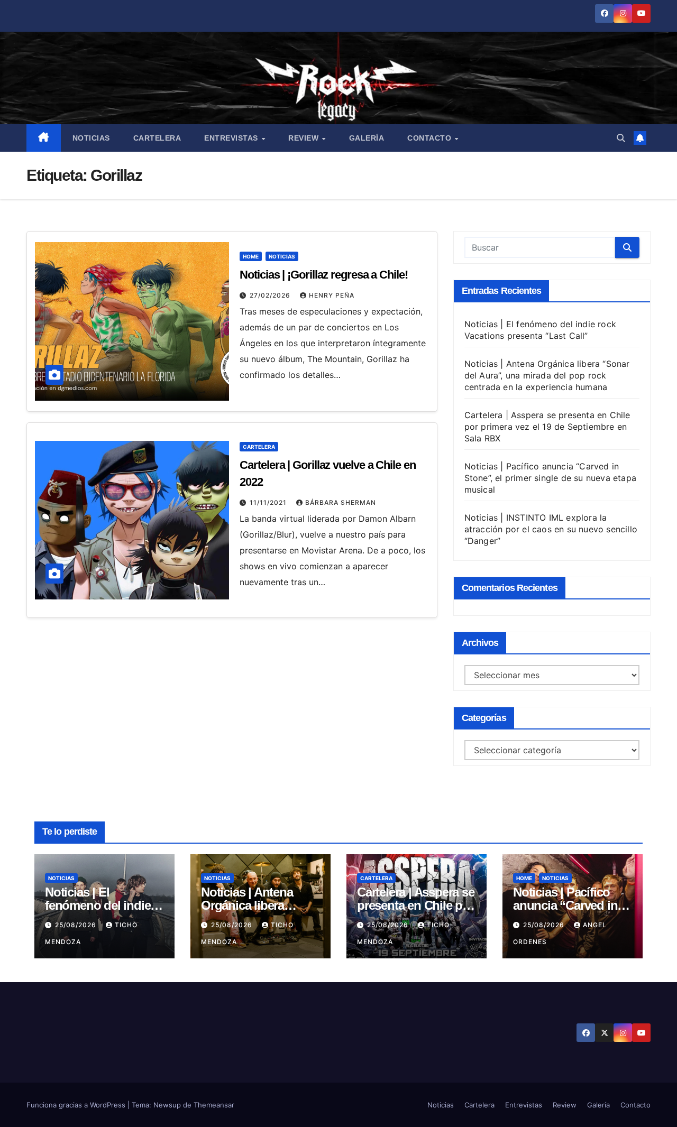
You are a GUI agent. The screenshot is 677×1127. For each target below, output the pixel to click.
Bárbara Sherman (340, 502)
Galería (367, 138)
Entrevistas (232, 138)
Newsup (167, 1105)
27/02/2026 (271, 295)
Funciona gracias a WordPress (76, 1105)
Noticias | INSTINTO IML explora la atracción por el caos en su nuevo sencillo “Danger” (550, 529)
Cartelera (157, 138)
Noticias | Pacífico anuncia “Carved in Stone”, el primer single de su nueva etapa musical (550, 478)
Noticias (91, 138)
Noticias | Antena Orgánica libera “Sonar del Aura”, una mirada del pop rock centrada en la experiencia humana (547, 375)
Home (251, 256)
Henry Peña (331, 295)
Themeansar (214, 1105)
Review (304, 138)
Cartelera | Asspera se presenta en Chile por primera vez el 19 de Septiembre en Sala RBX (547, 427)
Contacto (430, 138)
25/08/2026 (76, 925)
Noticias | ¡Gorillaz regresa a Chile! (323, 274)
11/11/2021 (269, 502)
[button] (621, 138)
